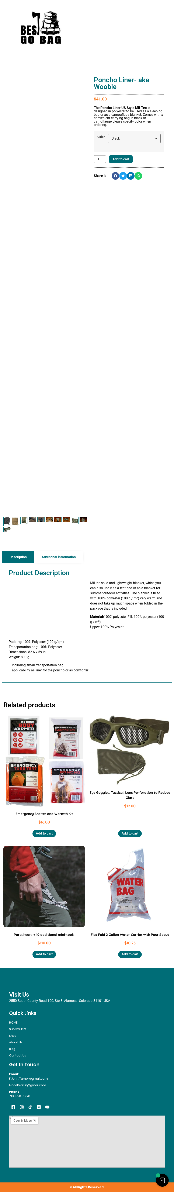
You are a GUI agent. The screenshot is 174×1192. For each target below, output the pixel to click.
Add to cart (120, 159)
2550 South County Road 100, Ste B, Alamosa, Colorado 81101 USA (59, 1001)
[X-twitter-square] (39, 1107)
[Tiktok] (30, 1107)
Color (101, 137)
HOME (13, 1022)
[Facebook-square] (13, 1107)
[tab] (18, 557)
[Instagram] (22, 1107)
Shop (13, 1036)
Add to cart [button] (44, 833)
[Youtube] (47, 1107)
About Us (15, 1042)
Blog (12, 1049)
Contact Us (17, 1055)
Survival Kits (17, 1029)
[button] (115, 176)
